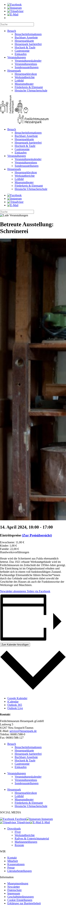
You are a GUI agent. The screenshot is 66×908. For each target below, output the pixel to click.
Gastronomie (22, 50)
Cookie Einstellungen (19, 900)
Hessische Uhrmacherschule (31, 90)
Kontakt (12, 857)
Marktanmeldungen (26, 841)
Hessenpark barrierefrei (28, 44)
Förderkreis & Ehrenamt (29, 87)
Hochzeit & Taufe (25, 47)
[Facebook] (14, 4)
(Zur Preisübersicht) (37, 535)
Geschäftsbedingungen (20, 896)
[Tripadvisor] (15, 11)
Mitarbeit (12, 861)
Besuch (11, 30)
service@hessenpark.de (23, 731)
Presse (11, 867)
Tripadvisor (23, 822)
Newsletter (13, 886)
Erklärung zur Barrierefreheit (24, 903)
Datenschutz (14, 890)
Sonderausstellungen (26, 67)
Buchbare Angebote (26, 37)
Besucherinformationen (28, 34)
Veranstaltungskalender (28, 60)
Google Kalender (17, 698)
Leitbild (19, 80)
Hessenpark (14, 70)
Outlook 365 (14, 704)
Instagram (47, 819)
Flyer (18, 831)
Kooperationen (16, 864)
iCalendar (13, 701)
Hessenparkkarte (24, 40)
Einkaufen (21, 54)
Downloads (14, 828)
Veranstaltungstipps (26, 64)
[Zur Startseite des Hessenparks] (33, 110)
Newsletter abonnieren (13, 591)
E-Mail (45, 822)
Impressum (13, 893)
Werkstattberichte (25, 77)
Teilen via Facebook (38, 591)
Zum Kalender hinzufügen (15, 644)
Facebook (20, 819)
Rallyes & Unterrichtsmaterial (32, 838)
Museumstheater (24, 83)
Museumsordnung (17, 883)
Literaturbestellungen (19, 870)
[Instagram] (14, 7)
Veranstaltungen (16, 57)
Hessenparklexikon (26, 73)
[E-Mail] (12, 14)
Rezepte (19, 845)
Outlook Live (15, 708)
